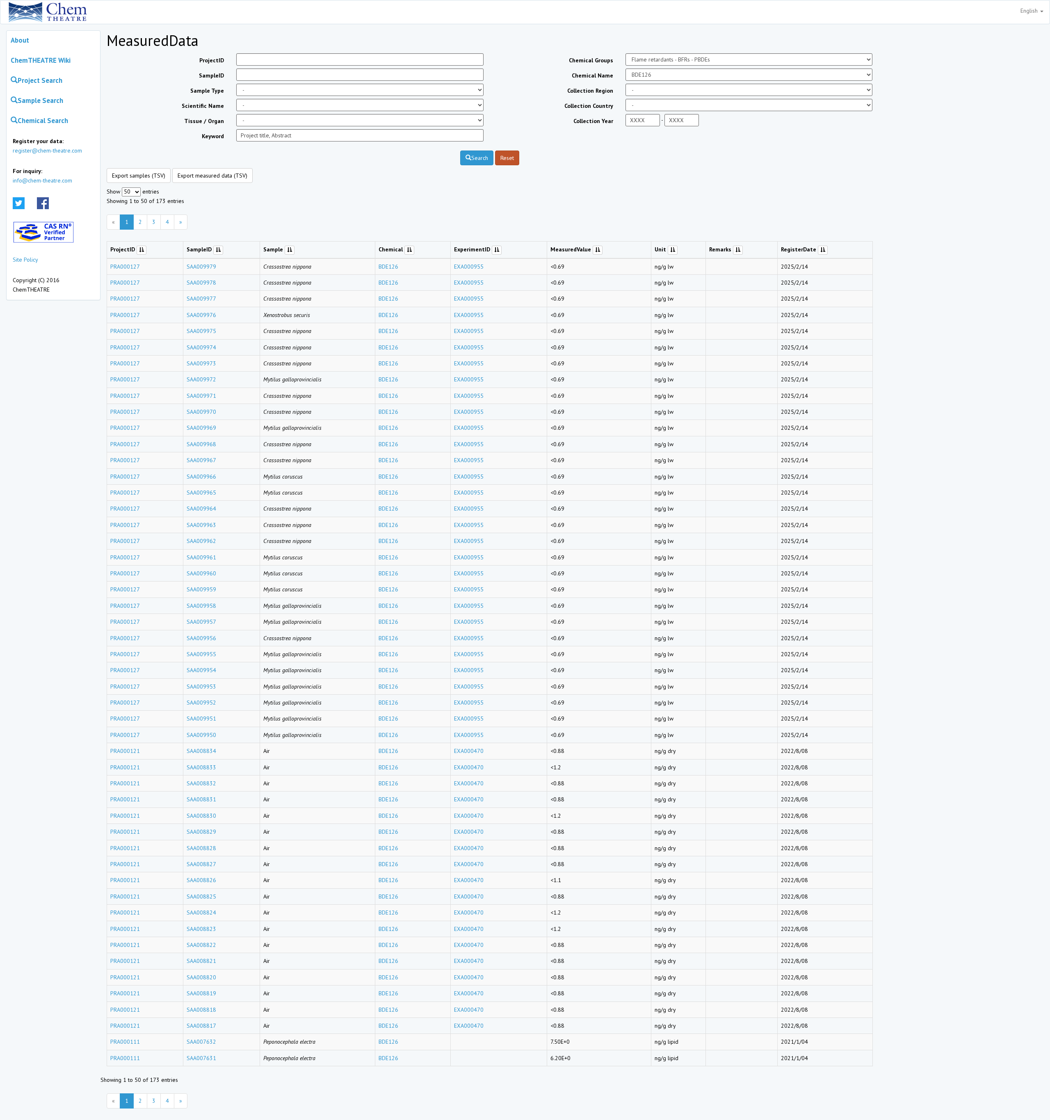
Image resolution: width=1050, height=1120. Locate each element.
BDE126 (388, 266)
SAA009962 (201, 541)
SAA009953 (201, 686)
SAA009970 (201, 411)
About (20, 40)
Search (479, 158)
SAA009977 (201, 298)
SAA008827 (201, 864)
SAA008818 (201, 1009)
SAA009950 (201, 735)
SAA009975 (201, 331)
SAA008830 (201, 815)
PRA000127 (125, 266)
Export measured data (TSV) (212, 175)
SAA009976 (201, 315)
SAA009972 (201, 379)
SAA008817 (201, 1025)
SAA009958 (201, 605)
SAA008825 (201, 896)
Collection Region (590, 90)
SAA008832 (201, 783)
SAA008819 (201, 993)
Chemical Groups (591, 60)
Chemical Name (592, 75)
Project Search (40, 80)
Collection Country (588, 105)
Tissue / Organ (204, 121)
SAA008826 (201, 880)
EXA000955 (469, 266)
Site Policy (25, 259)
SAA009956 (201, 638)
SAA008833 (201, 767)
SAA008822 (201, 945)
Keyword (213, 136)
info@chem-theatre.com (42, 180)
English (1029, 10)
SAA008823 (201, 929)
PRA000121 (125, 751)
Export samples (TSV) (138, 175)
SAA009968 (201, 444)
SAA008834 (201, 751)
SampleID (211, 75)
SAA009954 (201, 670)
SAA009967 (201, 460)
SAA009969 (201, 427)
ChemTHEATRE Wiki (41, 60)
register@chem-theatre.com (47, 150)
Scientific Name (203, 105)
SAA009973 (201, 363)
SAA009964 (201, 508)
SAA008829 (201, 831)
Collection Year (593, 121)
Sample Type (207, 90)
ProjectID (211, 60)
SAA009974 (201, 347)
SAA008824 (201, 912)
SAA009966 (201, 476)
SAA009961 (201, 557)
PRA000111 (125, 1041)
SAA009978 (201, 282)
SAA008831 (201, 799)
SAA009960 (201, 573)
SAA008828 (201, 848)
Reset (507, 158)
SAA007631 (201, 1058)
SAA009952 (201, 702)
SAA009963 (201, 525)
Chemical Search (43, 120)
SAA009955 (201, 654)
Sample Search (40, 100)
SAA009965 (201, 492)
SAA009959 (201, 589)
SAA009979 (201, 266)
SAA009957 (201, 621)
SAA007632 (201, 1041)
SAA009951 (201, 718)
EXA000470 (469, 751)
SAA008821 (201, 961)
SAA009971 (201, 395)
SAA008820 (201, 977)
